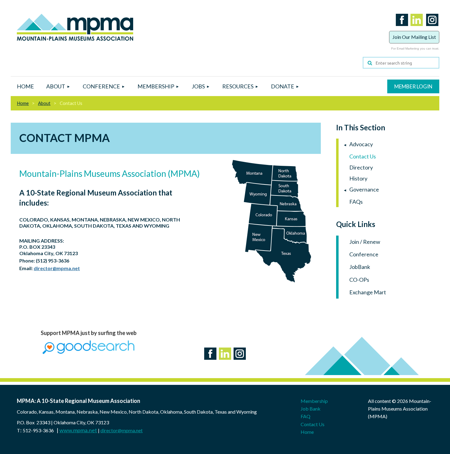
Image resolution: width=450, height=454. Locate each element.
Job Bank (311, 408)
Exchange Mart (367, 292)
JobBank (359, 266)
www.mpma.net (78, 430)
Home (23, 103)
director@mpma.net (57, 268)
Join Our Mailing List (414, 37)
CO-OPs (359, 279)
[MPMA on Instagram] (431, 27)
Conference (363, 254)
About (44, 103)
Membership (314, 401)
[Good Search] (88, 351)
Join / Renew (364, 241)
